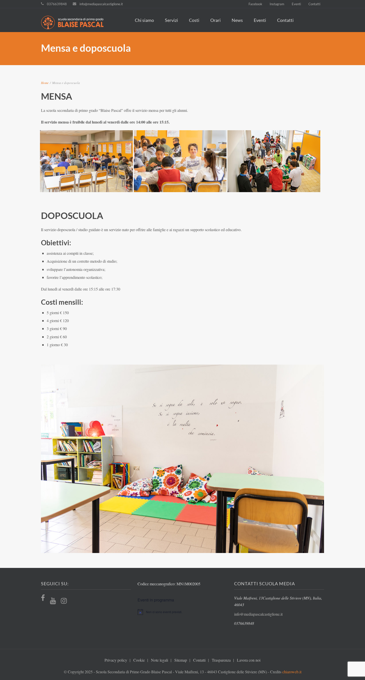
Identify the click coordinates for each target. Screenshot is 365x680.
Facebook (255, 4)
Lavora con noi (248, 660)
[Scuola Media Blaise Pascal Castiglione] (75, 23)
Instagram (277, 4)
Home (45, 83)
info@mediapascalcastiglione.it (101, 4)
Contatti (314, 4)
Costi (194, 20)
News (237, 20)
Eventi (296, 4)
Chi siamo (144, 20)
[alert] (182, 612)
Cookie (139, 660)
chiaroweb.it (291, 671)
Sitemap (180, 660)
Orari (215, 20)
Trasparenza (221, 660)
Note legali (159, 660)
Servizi (171, 20)
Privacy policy (116, 660)
